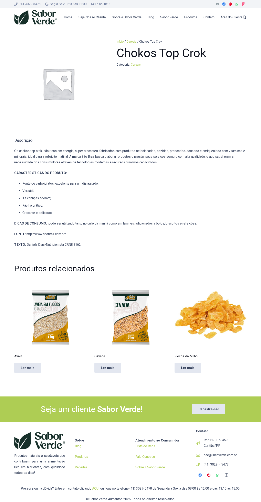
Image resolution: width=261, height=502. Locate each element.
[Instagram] (226, 475)
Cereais (131, 41)
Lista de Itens (145, 446)
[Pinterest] (230, 4)
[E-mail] (217, 4)
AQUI (96, 488)
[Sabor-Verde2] (35, 17)
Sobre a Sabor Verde (150, 467)
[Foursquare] (243, 4)
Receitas (81, 467)
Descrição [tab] (23, 140)
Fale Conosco (145, 457)
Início (120, 41)
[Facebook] (224, 4)
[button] (244, 17)
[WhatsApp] (237, 4)
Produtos (81, 457)
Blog (78, 446)
